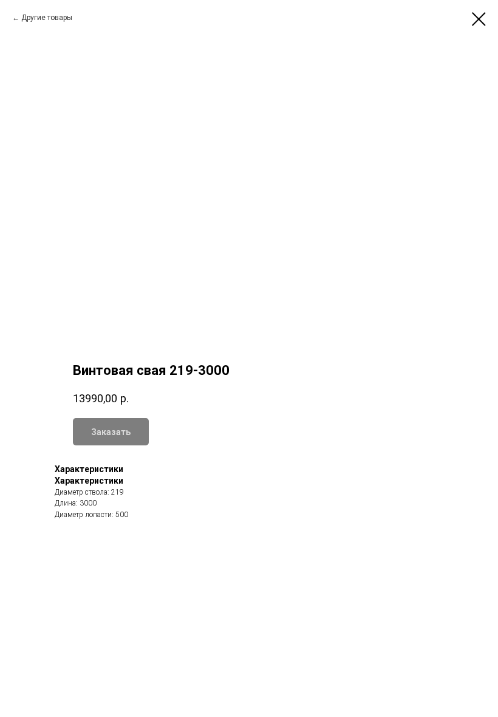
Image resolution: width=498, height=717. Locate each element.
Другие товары (46, 17)
